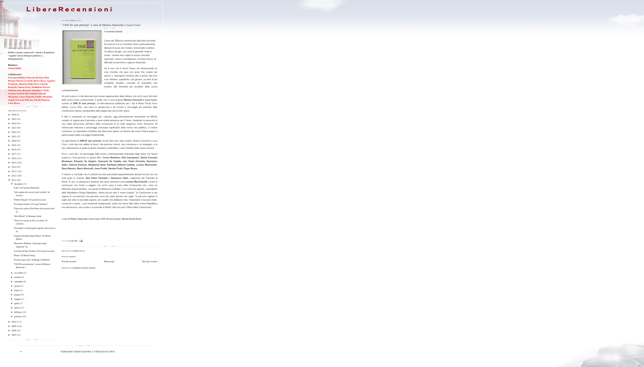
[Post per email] (81, 240)
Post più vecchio (149, 261)
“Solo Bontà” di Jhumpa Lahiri (27, 216)
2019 (14, 145)
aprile (17, 303)
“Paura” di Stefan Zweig (24, 255)
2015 (14, 162)
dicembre (18, 183)
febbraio (18, 311)
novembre (19, 272)
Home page (109, 261)
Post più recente (69, 261)
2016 (14, 158)
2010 (14, 321)
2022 (14, 132)
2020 (14, 140)
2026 (14, 114)
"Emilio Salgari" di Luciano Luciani (29, 199)
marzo (17, 307)
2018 (14, 149)
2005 (14, 334)
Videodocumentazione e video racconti (87, 351)
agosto (17, 285)
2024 (14, 123)
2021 (14, 136)
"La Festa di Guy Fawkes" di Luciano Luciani (34, 250)
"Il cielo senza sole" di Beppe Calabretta (31, 259)
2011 (14, 179)
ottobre (17, 277)
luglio (17, 290)
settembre (18, 281)
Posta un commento (69, 256)
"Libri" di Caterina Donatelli (26, 187)
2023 (14, 127)
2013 (14, 171)
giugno (17, 294)
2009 (14, 326)
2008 (14, 330)
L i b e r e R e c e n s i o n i (69, 9)
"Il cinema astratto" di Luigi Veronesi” (30, 203)
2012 (14, 175)
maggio (18, 298)
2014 (14, 166)
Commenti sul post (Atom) (83, 267)
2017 (14, 153)
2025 (14, 118)
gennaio (18, 316)
